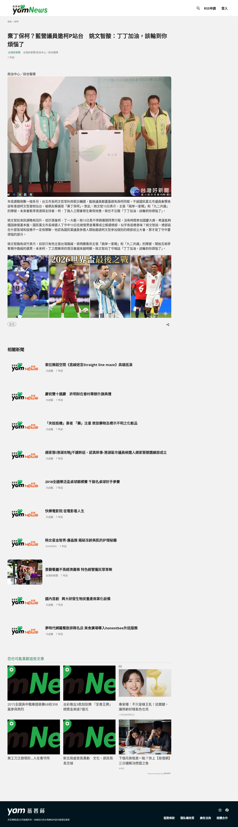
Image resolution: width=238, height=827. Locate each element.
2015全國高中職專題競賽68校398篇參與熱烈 (32, 707)
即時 (16, 21)
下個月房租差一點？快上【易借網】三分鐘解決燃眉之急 (144, 761)
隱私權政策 (187, 818)
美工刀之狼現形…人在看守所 (28, 758)
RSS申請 (210, 8)
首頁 (9, 21)
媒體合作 (222, 818)
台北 (12, 324)
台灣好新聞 (14, 52)
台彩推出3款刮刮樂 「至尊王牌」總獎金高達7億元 (87, 707)
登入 (224, 8)
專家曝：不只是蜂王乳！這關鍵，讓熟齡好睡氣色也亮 (143, 707)
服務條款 (169, 818)
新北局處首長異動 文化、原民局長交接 (88, 761)
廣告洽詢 (205, 818)
